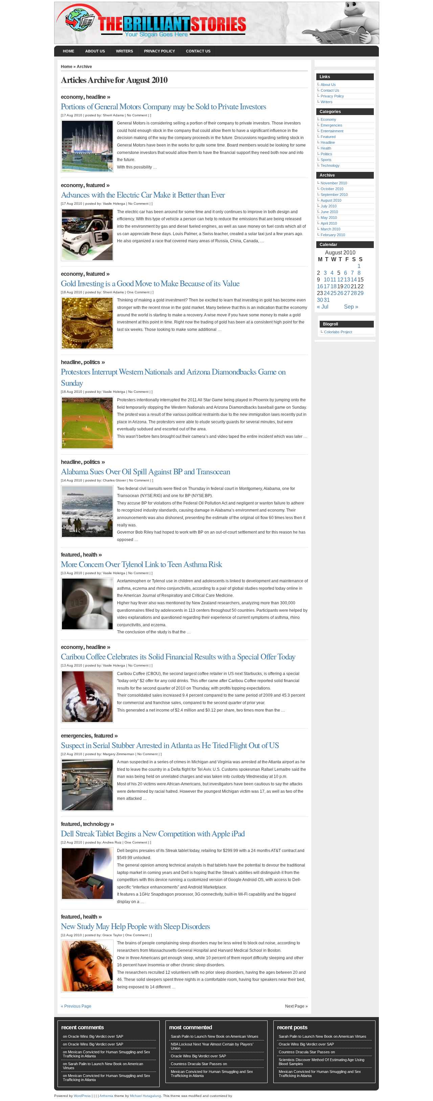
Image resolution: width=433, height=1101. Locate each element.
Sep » (351, 307)
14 (354, 280)
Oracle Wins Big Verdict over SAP (95, 1036)
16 (320, 286)
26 (340, 293)
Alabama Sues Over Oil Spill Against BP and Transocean (145, 471)
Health (90, 555)
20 (347, 286)
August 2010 (331, 200)
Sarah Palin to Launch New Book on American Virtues (214, 1036)
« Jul (322, 307)
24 (327, 293)
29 (361, 293)
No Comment (137, 115)
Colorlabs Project (338, 332)
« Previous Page (76, 1006)
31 (327, 300)
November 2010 (334, 183)
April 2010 (329, 223)
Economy (72, 97)
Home (68, 51)
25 (334, 293)
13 (347, 280)
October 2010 (332, 189)
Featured (95, 185)
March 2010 (330, 229)
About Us (95, 51)
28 (354, 293)
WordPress (82, 1096)
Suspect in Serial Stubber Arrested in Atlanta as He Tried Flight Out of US (170, 744)
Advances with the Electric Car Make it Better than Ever (143, 194)
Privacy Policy (159, 51)
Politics (92, 362)
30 (320, 300)
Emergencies (76, 736)
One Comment (138, 292)
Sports (326, 160)
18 (334, 286)
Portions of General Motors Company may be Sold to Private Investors (163, 106)
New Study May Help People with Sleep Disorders (135, 925)
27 (347, 293)
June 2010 (329, 212)
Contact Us (198, 51)
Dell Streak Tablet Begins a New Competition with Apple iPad (153, 833)
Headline (96, 97)
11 (333, 280)
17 (327, 286)
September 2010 (334, 195)
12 (340, 280)
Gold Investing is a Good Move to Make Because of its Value (150, 283)
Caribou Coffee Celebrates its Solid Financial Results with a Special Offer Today (178, 656)
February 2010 (333, 235)
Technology (96, 824)
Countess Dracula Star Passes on (199, 1064)
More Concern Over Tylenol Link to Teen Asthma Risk (141, 563)
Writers (124, 51)
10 (327, 280)
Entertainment (332, 131)
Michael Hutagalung (145, 1096)
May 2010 (329, 218)
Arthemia (106, 1096)
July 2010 (329, 206)
